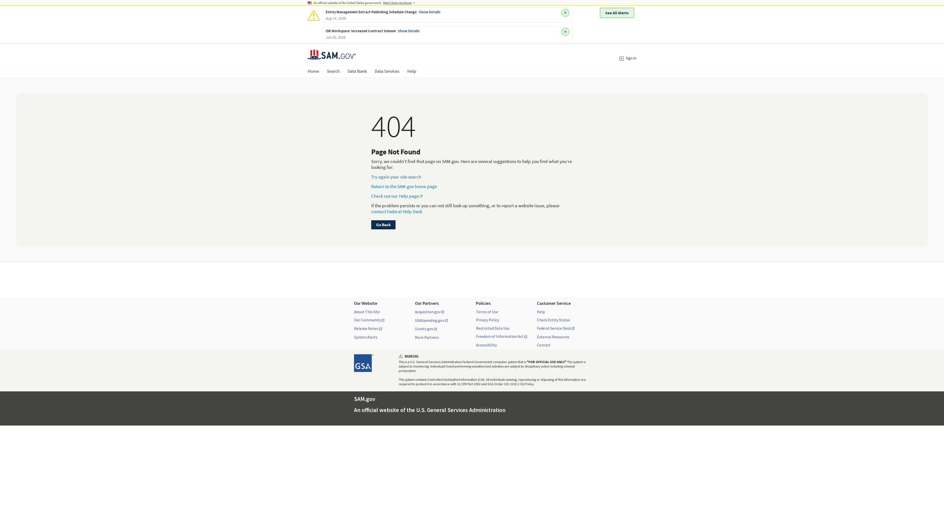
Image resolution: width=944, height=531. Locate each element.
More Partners (427, 337)
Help (541, 311)
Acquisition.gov (428, 312)
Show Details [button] (430, 11)
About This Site (367, 311)
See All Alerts (617, 12)
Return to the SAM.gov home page (404, 186)
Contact (544, 344)
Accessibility (486, 344)
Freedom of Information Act (500, 336)
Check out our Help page (395, 196)
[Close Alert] (565, 13)
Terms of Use (487, 311)
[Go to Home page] (332, 56)
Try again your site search (396, 177)
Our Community (367, 320)
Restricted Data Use (492, 328)
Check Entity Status (553, 319)
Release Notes (366, 328)
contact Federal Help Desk (396, 211)
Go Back (383, 224)
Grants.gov (424, 329)
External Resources (553, 336)
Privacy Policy (487, 319)
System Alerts (366, 337)
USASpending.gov (429, 320)
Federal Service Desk (554, 328)
